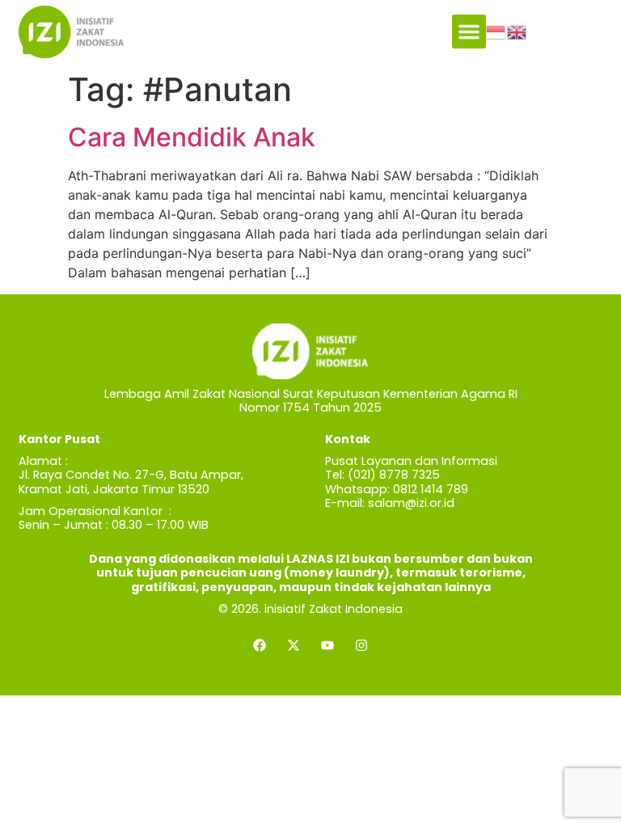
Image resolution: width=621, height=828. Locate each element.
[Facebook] (259, 645)
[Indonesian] (496, 31)
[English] (517, 31)
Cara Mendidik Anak (191, 137)
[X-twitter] (293, 645)
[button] (469, 32)
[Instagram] (361, 645)
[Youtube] (327, 645)
